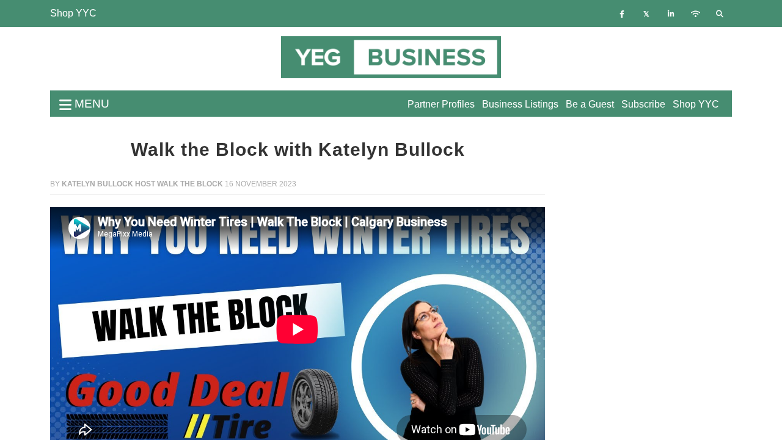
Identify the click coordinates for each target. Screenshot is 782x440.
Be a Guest (590, 104)
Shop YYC (73, 13)
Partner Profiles (441, 104)
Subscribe (643, 104)
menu (90, 103)
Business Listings (520, 104)
